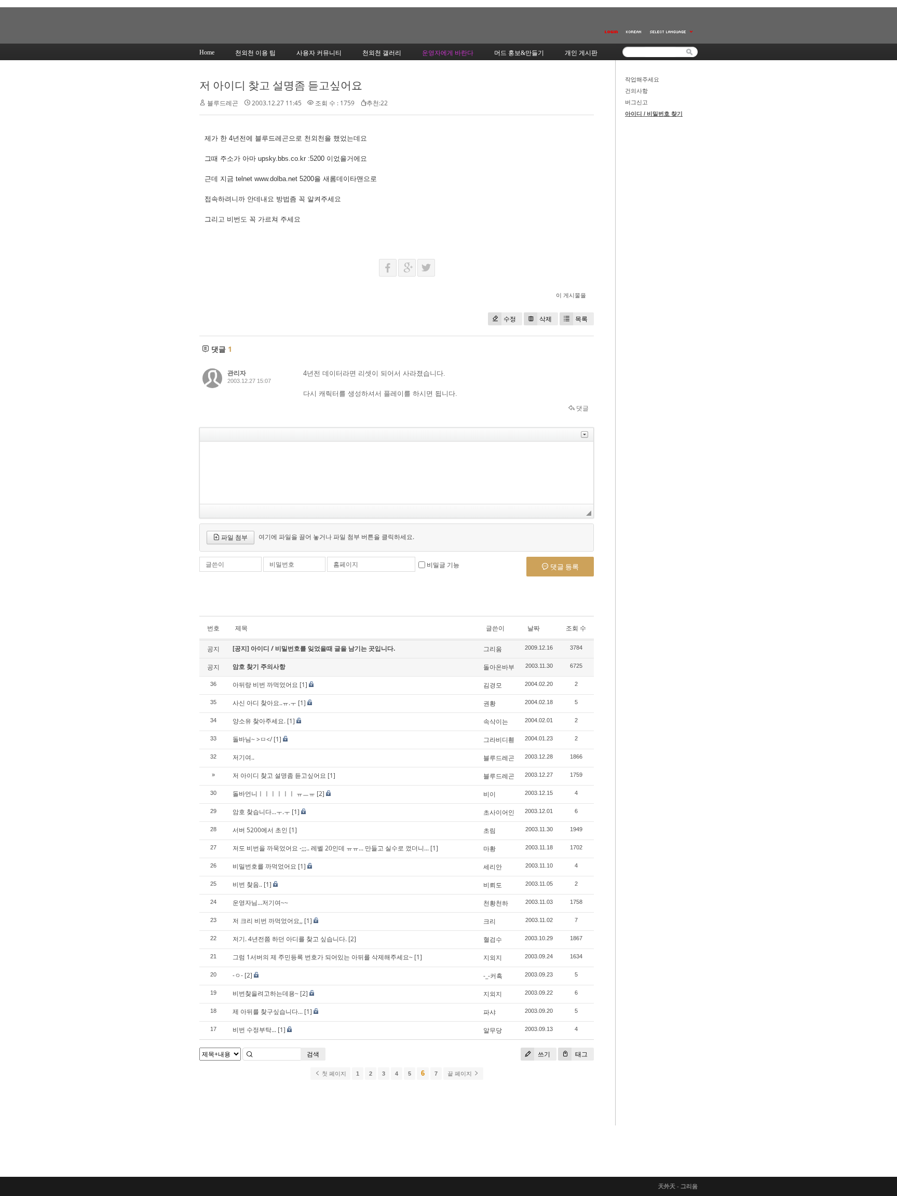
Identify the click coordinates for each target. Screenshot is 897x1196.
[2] (320, 793)
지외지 (492, 957)
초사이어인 (498, 812)
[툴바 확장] (584, 434)
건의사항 (636, 91)
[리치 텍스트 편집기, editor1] (396, 473)
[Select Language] (672, 32)
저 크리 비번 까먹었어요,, (268, 920)
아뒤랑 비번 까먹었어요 (265, 684)
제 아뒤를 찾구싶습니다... (268, 1011)
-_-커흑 (492, 975)
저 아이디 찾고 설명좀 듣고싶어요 (280, 85)
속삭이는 (495, 721)
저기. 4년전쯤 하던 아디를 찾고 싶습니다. (290, 938)
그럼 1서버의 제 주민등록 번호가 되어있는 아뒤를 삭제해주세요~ (323, 957)
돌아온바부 (498, 667)
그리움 (492, 648)
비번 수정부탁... (254, 1029)
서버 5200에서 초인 (260, 830)
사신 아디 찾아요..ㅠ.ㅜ (264, 702)
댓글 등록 (564, 566)
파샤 (489, 1012)
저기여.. (243, 757)
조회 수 (576, 628)
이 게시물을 (571, 295)
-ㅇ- (238, 975)
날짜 (533, 628)
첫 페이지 (333, 1073)
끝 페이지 (460, 1073)
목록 (581, 318)
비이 (489, 794)
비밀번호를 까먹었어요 (264, 866)
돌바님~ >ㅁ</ (252, 739)
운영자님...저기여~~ (260, 902)
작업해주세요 (642, 79)
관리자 (236, 372)
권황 (489, 703)
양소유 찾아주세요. (259, 721)
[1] (303, 684)
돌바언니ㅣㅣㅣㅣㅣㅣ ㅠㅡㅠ (274, 793)
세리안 (492, 866)
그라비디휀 (498, 739)
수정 (510, 318)
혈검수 (492, 939)
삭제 (545, 318)
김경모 (492, 685)
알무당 (492, 1030)
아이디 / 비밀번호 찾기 (654, 114)
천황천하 (495, 903)
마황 (489, 848)
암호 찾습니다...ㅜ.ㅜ (261, 811)
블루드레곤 (498, 757)
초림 (489, 830)
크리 (489, 921)
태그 (581, 1054)
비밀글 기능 (443, 564)
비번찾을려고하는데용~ (265, 993)
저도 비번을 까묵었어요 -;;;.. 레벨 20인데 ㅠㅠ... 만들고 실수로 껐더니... (331, 848)
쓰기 (543, 1054)
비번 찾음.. (247, 884)
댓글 (582, 408)
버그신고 (636, 102)
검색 (313, 1054)
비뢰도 (492, 885)
